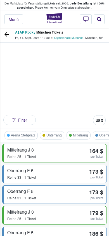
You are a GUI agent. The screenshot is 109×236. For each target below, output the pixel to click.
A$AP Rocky (25, 32)
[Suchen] (99, 19)
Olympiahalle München (69, 38)
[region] (54, 84)
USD (99, 120)
